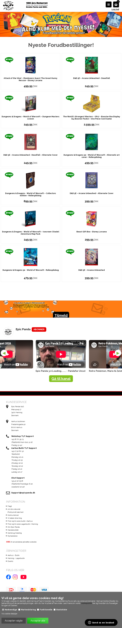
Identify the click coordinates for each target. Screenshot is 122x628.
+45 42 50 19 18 (17, 481)
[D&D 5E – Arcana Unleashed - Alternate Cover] (91, 180)
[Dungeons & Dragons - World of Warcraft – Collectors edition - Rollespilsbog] (30, 180)
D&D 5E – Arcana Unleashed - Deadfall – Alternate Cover (30, 155)
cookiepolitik (86, 603)
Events (10, 561)
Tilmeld (61, 315)
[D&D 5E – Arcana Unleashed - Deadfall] (91, 65)
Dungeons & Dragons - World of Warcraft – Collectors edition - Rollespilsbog (30, 194)
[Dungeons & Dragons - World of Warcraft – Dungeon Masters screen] (30, 103)
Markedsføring (28, 610)
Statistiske (61, 610)
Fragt (10, 506)
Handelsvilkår (13, 530)
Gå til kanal (61, 378)
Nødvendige (11, 610)
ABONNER (38, 329)
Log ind (115, 9)
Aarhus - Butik (13, 555)
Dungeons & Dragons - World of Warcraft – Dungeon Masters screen (30, 118)
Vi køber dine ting (15, 518)
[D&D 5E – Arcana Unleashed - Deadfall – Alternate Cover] (30, 142)
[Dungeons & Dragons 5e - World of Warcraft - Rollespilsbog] (30, 257)
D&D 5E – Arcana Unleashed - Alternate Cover (91, 193)
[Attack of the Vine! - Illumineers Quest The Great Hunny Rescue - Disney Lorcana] (30, 65)
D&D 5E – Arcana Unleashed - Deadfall (91, 78)
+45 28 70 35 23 (17, 439)
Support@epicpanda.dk (23, 493)
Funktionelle (46, 610)
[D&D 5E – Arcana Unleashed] (91, 257)
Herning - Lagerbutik (16, 558)
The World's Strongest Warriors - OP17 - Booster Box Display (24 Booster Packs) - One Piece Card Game (91, 118)
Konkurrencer (13, 515)
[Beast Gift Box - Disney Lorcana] (91, 218)
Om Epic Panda (14, 527)
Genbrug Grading (15, 533)
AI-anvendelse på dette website (21, 542)
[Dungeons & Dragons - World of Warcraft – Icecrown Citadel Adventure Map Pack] (30, 218)
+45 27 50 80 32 (17, 451)
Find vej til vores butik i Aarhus (20, 521)
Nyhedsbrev (13, 536)
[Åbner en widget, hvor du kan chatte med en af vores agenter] (101, 623)
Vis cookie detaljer (9, 614)
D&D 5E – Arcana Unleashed (91, 270)
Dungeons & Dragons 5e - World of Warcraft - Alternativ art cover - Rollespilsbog (92, 156)
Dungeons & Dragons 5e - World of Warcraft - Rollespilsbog (31, 270)
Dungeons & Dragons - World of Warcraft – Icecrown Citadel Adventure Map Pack (30, 233)
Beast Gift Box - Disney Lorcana (91, 232)
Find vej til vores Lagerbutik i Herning (23, 524)
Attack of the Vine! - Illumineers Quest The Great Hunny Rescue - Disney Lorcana (30, 79)
